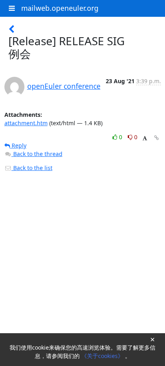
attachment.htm (26, 123)
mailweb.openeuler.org (60, 8)
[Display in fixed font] (144, 138)
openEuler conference (64, 86)
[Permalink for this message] (156, 137)
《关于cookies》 (103, 356)
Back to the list (32, 168)
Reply (18, 145)
